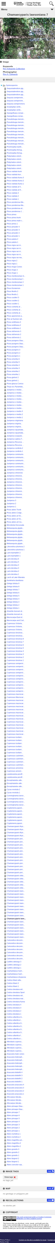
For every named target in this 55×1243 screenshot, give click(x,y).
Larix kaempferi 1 (14, 556)
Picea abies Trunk (14, 510)
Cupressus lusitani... (15, 737)
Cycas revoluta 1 (13, 793)
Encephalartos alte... (15, 780)
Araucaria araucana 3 (15, 1088)
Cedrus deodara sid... (15, 996)
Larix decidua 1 (13, 574)
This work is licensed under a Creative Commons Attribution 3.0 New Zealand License (33, 1217)
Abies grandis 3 (13, 1149)
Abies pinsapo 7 (13, 1112)
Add (49, 1171)
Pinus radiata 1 (13, 199)
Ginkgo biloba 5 (13, 596)
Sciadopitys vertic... (14, 107)
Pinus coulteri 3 (13, 298)
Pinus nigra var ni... (14, 245)
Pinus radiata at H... (14, 190)
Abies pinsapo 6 (13, 1115)
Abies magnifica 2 (14, 1143)
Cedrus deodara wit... (15, 989)
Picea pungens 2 (13, 353)
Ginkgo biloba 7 (13, 590)
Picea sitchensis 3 (14, 331)
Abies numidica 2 (14, 1137)
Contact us (51, 1240)
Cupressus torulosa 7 (15, 642)
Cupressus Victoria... (15, 623)
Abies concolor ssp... (15, 1165)
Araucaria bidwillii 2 (14, 1079)
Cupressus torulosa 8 (15, 639)
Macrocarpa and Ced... (16, 620)
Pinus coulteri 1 (13, 304)
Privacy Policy (4, 1240)
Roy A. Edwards (10, 74)
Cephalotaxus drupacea (16, 977)
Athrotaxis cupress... (15, 1042)
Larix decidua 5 (13, 562)
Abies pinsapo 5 (13, 1119)
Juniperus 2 (11, 504)
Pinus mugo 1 (12, 273)
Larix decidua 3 (13, 568)
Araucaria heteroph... (15, 1057)
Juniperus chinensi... (15, 476)
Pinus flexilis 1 (12, 294)
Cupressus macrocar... (15, 694)
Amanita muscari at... (15, 611)
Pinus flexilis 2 (12, 291)
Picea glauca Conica (15, 384)
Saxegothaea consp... (15, 116)
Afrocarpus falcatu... (14, 1097)
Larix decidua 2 (13, 571)
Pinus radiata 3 (13, 193)
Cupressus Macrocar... (15, 697)
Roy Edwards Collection (14, 69)
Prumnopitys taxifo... (15, 147)
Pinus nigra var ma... (15, 258)
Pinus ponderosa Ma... (16, 202)
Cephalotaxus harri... (15, 971)
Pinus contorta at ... (14, 307)
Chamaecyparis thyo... (15, 826)
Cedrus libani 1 (13, 986)
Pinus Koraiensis (13, 288)
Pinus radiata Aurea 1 (15, 184)
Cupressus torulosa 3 (15, 654)
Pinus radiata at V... (14, 187)
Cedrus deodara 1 (14, 1014)
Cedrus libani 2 (13, 983)
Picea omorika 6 (13, 359)
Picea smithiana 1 (14, 328)
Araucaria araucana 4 (15, 1085)
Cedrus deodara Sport (15, 992)
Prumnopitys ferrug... (15, 150)
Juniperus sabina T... (15, 439)
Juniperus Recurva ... (15, 442)
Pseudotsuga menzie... (16, 119)
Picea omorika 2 (13, 371)
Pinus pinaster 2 (13, 233)
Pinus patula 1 (12, 242)
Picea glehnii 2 (13, 377)
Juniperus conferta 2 (15, 448)
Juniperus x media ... (15, 390)
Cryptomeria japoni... (15, 808)
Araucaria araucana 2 (15, 1091)
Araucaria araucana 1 (15, 1094)
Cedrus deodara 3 (14, 1008)
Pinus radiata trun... (14, 175)
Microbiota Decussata (15, 525)
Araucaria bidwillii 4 (14, 1072)
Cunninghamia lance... (16, 796)
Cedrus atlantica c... (14, 1039)
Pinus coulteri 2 (13, 301)
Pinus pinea (11, 214)
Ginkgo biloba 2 (13, 605)
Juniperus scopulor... (15, 436)
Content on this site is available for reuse (32, 1240)
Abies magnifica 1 (14, 1146)
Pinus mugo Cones (14, 267)
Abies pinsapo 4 (13, 1122)
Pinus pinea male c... (15, 221)
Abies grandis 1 (13, 1155)
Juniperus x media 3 (15, 411)
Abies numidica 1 (14, 1134)
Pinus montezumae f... (15, 279)
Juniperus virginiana (15, 421)
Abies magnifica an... (15, 1140)
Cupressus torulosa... (15, 633)
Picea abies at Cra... (15, 522)
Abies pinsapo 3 (13, 1125)
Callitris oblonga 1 (14, 968)
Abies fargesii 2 (13, 1158)
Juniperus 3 (11, 500)
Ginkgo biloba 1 (13, 608)
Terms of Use (4, 1242)
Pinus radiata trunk (14, 171)
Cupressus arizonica (15, 768)
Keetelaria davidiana (15, 580)
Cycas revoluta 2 (13, 789)
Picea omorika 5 (13, 362)
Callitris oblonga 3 (14, 962)
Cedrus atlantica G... (15, 1023)
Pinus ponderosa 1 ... (15, 211)
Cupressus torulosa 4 (15, 651)
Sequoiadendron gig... (15, 88)
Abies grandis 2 (13, 1152)
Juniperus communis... (16, 457)
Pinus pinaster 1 (13, 236)
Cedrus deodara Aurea (16, 1002)
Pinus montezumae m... (16, 276)
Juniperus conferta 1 (15, 451)
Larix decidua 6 (13, 559)
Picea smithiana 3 (14, 322)
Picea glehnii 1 (13, 381)
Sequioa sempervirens (16, 104)
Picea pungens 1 (13, 356)
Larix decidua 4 (13, 565)
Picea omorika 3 (13, 368)
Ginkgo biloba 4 (13, 599)
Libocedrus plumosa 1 (15, 550)
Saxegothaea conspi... (15, 113)
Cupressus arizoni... (15, 771)
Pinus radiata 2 (13, 196)
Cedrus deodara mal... (15, 999)
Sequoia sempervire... (15, 98)
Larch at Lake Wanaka (16, 577)
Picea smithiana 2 (14, 325)
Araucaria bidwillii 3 (14, 1075)
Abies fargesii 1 (13, 1162)
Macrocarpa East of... (15, 617)
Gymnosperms (12, 85)
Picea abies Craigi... (15, 513)
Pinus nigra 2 (12, 261)
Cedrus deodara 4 (14, 1005)
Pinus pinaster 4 (13, 227)
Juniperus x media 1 (15, 417)
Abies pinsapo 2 (13, 1128)
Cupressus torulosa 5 (15, 648)
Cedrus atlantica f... (14, 1035)
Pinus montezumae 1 (15, 285)
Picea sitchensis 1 (14, 337)
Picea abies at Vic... (14, 516)
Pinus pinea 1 (12, 224)
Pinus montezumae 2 (15, 282)
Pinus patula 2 (12, 239)
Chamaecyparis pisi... (15, 839)
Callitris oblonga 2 (14, 965)
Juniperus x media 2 (15, 414)
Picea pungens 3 (13, 350)
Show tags (8, 1177)
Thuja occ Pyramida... (15, 387)
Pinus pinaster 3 (13, 230)
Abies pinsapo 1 (13, 1131)
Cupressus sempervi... (15, 663)
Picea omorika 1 (13, 374)
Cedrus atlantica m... (15, 1017)
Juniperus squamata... (15, 430)
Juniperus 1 (11, 507)
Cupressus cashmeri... (15, 756)
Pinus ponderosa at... (15, 208)
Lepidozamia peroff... (15, 774)
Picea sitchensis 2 (14, 334)
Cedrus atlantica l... (14, 1020)
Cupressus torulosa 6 (15, 645)
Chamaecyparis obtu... (16, 876)
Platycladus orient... (14, 156)
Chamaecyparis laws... (16, 891)
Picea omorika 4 (13, 365)
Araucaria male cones (15, 1054)
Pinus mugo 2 (12, 270)
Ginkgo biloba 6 (13, 593)
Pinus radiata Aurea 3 (15, 178)
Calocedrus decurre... (15, 940)
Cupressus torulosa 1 (15, 660)
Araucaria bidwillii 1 (14, 1082)
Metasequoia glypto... (15, 528)
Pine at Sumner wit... (15, 319)
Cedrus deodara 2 (14, 1011)
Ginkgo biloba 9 (13, 583)
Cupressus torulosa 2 (15, 657)
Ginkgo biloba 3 (13, 602)
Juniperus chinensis (15, 473)
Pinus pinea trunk (14, 218)
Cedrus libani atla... (14, 980)
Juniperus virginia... (14, 424)
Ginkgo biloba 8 (13, 587)
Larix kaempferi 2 (14, 553)
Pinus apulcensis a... (15, 316)
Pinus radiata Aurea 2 (15, 181)
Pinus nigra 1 (12, 264)
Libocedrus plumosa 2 (15, 547)
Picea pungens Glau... (15, 341)
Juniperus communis (15, 454)
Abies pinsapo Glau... (15, 1106)
